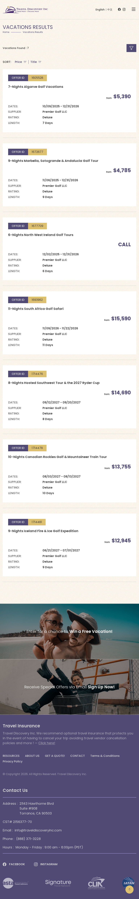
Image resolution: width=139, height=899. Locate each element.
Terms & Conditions (105, 755)
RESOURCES (11, 755)
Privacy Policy (12, 761)
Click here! (46, 743)
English (100, 9)
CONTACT (77, 755)
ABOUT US (32, 755)
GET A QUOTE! (55, 755)
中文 (109, 9)
